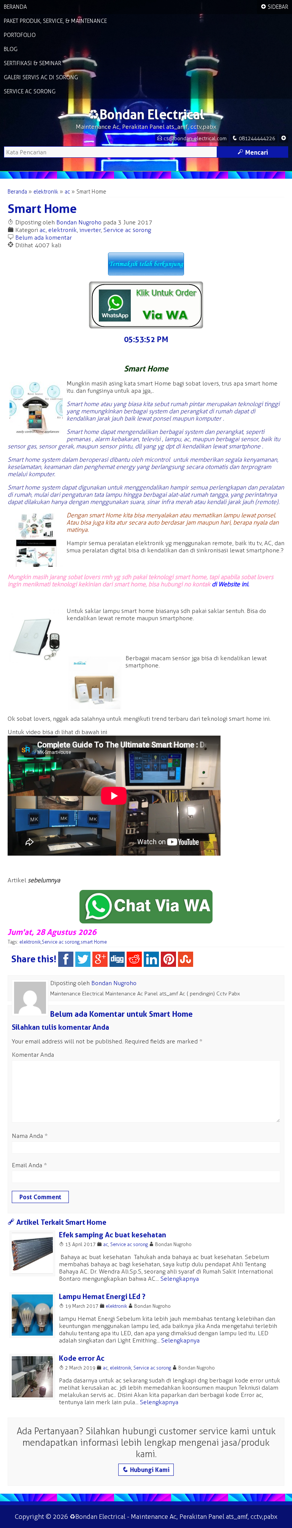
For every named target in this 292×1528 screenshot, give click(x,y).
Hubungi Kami (146, 1470)
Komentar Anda (33, 1054)
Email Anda (27, 1165)
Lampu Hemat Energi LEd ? (102, 1296)
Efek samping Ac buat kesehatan (112, 1234)
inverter (90, 230)
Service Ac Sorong (30, 91)
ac (67, 192)
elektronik (45, 192)
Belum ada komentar (43, 237)
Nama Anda (27, 1135)
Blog (10, 49)
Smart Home (42, 208)
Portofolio (20, 35)
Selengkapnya (179, 1278)
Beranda (15, 7)
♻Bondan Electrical (146, 114)
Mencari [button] (253, 152)
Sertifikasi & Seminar (32, 63)
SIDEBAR (274, 6)
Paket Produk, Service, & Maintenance (55, 21)
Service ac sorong (127, 230)
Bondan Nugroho (79, 222)
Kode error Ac (82, 1358)
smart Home (94, 942)
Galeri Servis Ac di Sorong (41, 77)
